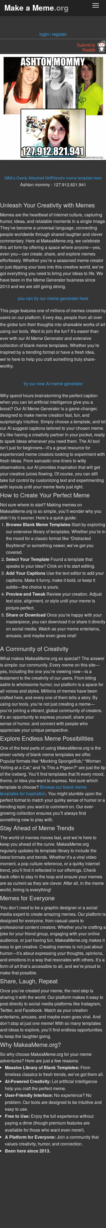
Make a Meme (36, 7)
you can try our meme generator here (53, 298)
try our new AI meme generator (53, 383)
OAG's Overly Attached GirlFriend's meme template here (53, 178)
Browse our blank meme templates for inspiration (43, 790)
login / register (53, 34)
